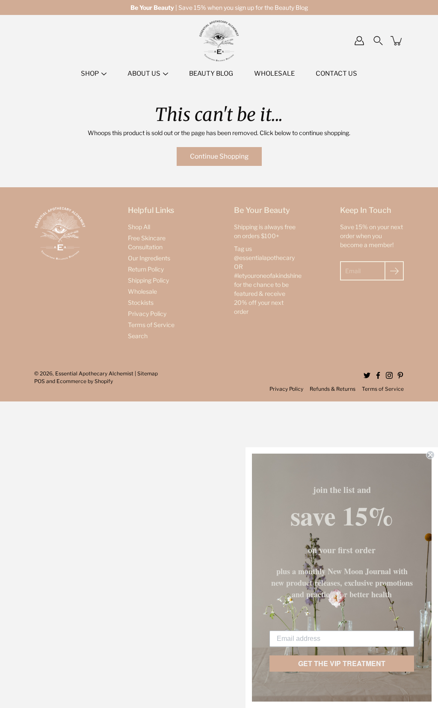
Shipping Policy (148, 280)
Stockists (141, 302)
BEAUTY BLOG (211, 73)
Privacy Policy (147, 313)
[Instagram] (389, 375)
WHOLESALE (274, 73)
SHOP (90, 73)
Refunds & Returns (332, 389)
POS (39, 381)
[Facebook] (378, 375)
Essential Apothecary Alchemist (94, 373)
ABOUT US (143, 73)
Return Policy (146, 269)
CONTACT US (336, 73)
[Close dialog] (430, 455)
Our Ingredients (149, 258)
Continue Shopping (219, 156)
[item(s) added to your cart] (397, 40)
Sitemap (147, 373)
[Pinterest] (400, 375)
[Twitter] (367, 375)
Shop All (139, 226)
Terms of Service (151, 324)
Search (138, 335)
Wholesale (142, 291)
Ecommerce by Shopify (84, 381)
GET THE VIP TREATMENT (341, 663)
